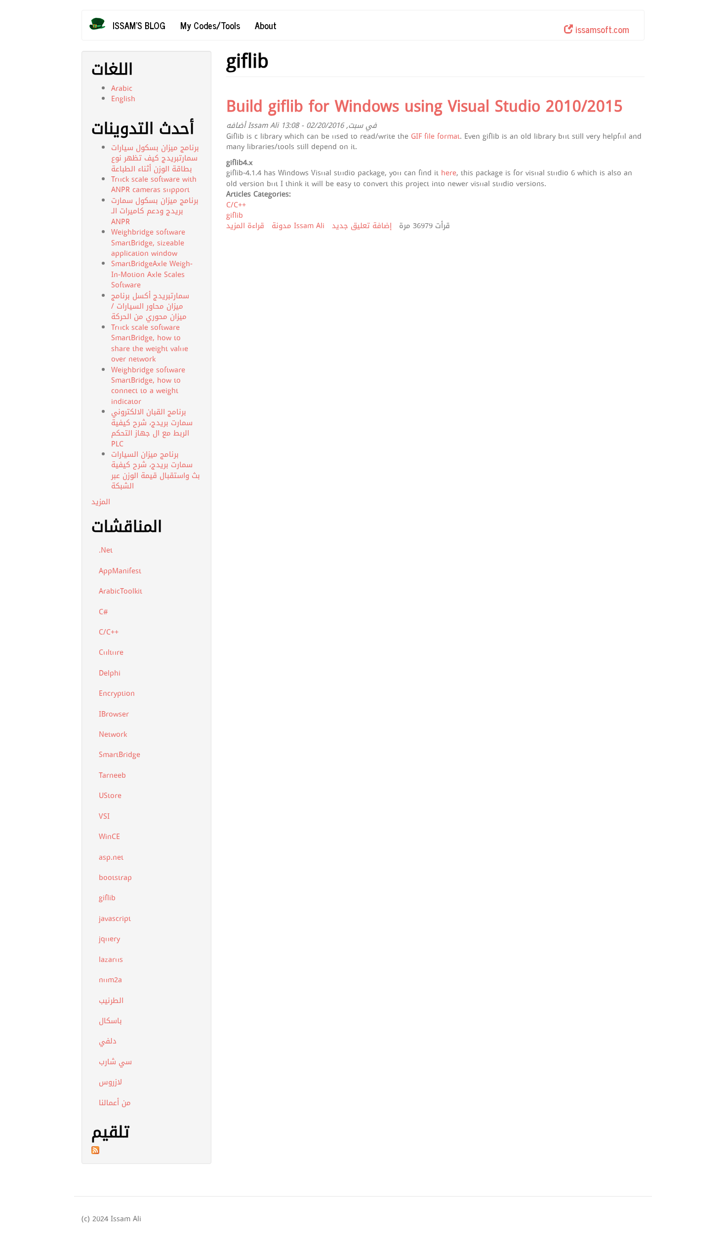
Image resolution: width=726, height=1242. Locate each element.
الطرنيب (111, 1000)
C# (103, 612)
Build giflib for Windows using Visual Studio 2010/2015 (424, 106)
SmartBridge (119, 754)
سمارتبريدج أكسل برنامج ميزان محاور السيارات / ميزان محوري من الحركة (150, 306)
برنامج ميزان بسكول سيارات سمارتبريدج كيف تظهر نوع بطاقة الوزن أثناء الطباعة (155, 158)
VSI (104, 816)
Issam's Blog (139, 25)
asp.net (111, 857)
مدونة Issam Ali (298, 226)
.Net (106, 550)
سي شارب (115, 1062)
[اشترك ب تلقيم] (146, 1150)
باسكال (110, 1021)
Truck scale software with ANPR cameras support (154, 184)
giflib (107, 898)
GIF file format (435, 136)
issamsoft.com (601, 29)
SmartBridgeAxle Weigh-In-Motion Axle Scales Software (152, 274)
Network (113, 734)
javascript (115, 918)
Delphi (110, 673)
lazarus (111, 959)
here (448, 173)
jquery (109, 939)
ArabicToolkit (120, 591)
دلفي (108, 1041)
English (123, 99)
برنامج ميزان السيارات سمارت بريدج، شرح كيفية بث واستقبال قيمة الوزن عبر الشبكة (155, 470)
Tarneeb (112, 775)
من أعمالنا (115, 1103)
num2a (110, 980)
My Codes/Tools (210, 25)
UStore (110, 795)
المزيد (100, 502)
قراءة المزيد (245, 226)
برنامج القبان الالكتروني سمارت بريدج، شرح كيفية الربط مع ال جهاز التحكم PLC (152, 427)
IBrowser (114, 714)
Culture (111, 652)
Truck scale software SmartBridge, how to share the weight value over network (149, 343)
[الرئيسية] (101, 24)
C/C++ (109, 632)
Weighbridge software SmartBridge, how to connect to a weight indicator (148, 385)
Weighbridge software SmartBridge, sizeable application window (148, 242)
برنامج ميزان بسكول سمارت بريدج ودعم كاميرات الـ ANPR (155, 211)
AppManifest (120, 571)
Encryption (117, 693)
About (266, 25)
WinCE (109, 836)
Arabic (121, 88)
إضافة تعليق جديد (362, 226)
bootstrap (115, 877)
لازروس (110, 1082)
